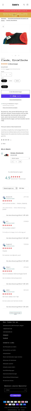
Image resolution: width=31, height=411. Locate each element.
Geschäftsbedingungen (8, 370)
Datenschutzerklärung (12, 409)
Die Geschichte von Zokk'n (9, 350)
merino (4, 86)
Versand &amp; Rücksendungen (10, 377)
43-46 (17, 80)
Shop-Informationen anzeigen (10, 107)
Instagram (5, 335)
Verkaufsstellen (7, 353)
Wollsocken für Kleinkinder (9, 360)
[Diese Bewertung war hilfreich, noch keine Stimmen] (24, 215)
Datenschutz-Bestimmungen (10, 373)
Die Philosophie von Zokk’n (9, 346)
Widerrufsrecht (23, 407)
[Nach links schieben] (12, 55)
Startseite (3, 18)
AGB (19, 409)
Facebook (5, 338)
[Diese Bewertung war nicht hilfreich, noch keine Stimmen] (26, 215)
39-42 (11, 81)
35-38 (4, 80)
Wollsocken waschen (8, 363)
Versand (7, 69)
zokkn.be (9, 407)
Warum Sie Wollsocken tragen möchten (12, 357)
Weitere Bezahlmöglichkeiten (15, 99)
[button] (3, 4)
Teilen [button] (4, 143)
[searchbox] (9, 188)
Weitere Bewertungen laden (15, 313)
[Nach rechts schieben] (18, 55)
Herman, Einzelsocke (17, 153)
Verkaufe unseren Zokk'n (9, 367)
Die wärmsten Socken (8, 380)
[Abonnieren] (25, 390)
